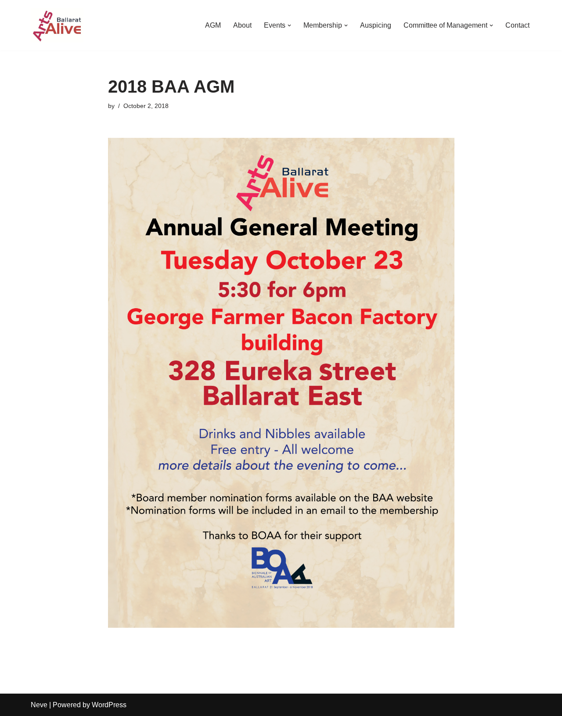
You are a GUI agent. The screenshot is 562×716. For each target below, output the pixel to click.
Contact (517, 25)
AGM (213, 25)
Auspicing (375, 25)
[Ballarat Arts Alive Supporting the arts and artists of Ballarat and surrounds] (57, 25)
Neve (39, 705)
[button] (289, 25)
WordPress (109, 705)
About (242, 25)
